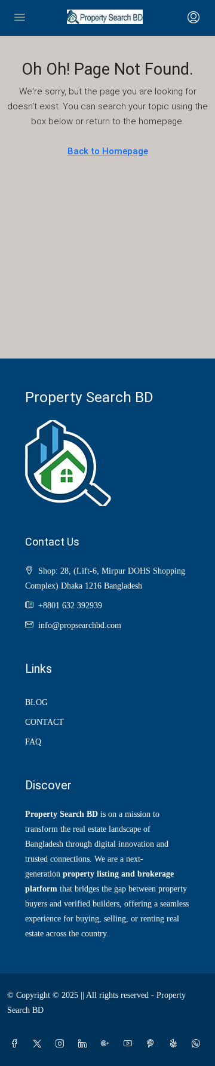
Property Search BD (89, 397)
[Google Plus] (107, 1044)
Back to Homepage (107, 151)
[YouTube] (130, 1044)
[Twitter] (39, 1044)
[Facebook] (16, 1044)
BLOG (36, 702)
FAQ (33, 741)
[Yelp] (175, 1044)
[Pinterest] (152, 1044)
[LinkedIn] (84, 1044)
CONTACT (44, 722)
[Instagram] (62, 1044)
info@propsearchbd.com (79, 625)
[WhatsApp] (198, 1044)
